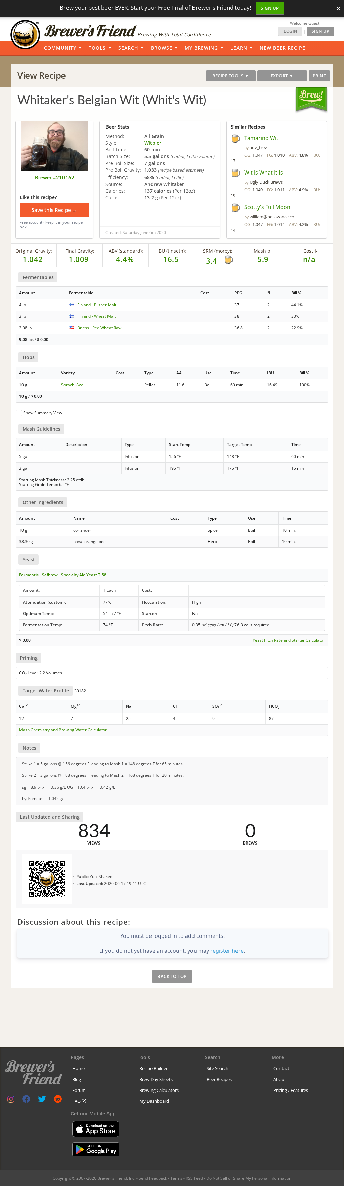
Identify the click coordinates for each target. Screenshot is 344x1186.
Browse (161, 48)
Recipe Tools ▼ (230, 76)
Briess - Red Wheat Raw (99, 328)
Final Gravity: (79, 250)
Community (60, 48)
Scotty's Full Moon (267, 207)
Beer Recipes (219, 1079)
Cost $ (310, 250)
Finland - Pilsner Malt (96, 305)
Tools (97, 48)
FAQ (77, 1101)
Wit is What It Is (263, 172)
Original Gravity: (33, 250)
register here (227, 950)
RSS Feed (194, 1178)
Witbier (152, 143)
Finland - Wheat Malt (96, 316)
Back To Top (172, 976)
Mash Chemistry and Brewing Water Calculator (63, 730)
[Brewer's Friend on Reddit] (58, 1100)
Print (319, 76)
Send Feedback (153, 1178)
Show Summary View (42, 413)
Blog (76, 1079)
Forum (79, 1090)
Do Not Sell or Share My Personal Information (248, 1178)
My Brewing (201, 48)
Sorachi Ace (72, 385)
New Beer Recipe (282, 48)
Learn (238, 48)
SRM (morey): (217, 250)
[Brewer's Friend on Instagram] (10, 1100)
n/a (309, 259)
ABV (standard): (126, 250)
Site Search (217, 1068)
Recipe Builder (153, 1068)
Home (78, 1068)
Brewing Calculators (159, 1090)
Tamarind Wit (261, 138)
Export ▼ (282, 76)
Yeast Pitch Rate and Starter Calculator (289, 640)
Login (290, 31)
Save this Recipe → (54, 209)
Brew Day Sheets (156, 1079)
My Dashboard (154, 1101)
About (279, 1079)
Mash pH (264, 250)
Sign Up (270, 8)
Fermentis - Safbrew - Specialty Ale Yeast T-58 (62, 575)
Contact (281, 1068)
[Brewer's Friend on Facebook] (26, 1100)
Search (128, 48)
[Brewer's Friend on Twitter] (42, 1100)
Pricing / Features (290, 1090)
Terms (176, 1178)
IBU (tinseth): (171, 250)
